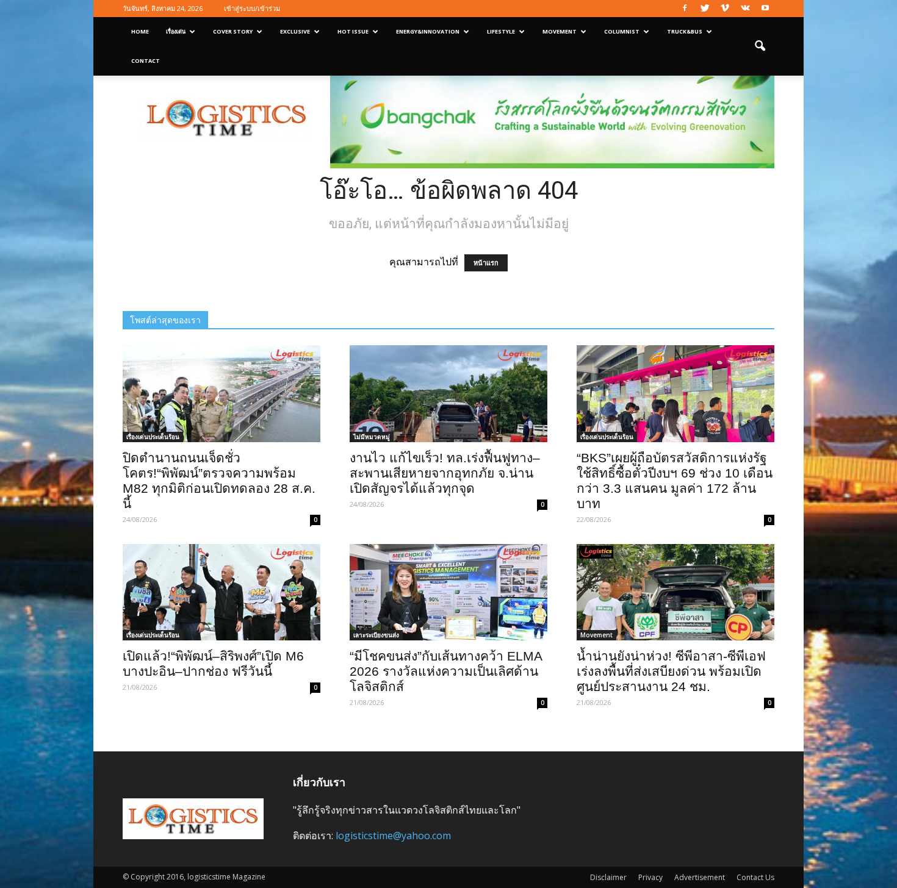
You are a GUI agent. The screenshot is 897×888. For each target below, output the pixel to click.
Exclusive (295, 31)
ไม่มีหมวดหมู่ (371, 436)
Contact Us (755, 877)
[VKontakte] (745, 8)
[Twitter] (705, 8)
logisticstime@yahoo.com (393, 835)
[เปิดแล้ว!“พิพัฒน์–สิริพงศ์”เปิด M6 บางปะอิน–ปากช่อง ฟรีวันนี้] (221, 592)
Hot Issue (353, 31)
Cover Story (233, 31)
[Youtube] (765, 8)
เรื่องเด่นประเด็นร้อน (152, 436)
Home (140, 31)
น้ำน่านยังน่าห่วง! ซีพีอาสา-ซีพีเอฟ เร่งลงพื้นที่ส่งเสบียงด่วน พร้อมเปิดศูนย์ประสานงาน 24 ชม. (671, 671)
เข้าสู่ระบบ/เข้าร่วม (252, 8)
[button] (759, 46)
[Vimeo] (725, 8)
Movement (559, 31)
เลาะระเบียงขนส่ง (376, 635)
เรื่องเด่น (176, 31)
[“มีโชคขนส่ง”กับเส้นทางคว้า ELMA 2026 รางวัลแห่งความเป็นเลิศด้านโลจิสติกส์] (448, 592)
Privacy (650, 877)
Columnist (621, 31)
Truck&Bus (684, 31)
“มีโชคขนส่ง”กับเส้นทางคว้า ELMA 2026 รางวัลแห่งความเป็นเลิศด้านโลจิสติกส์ (446, 671)
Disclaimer (608, 877)
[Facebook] (684, 8)
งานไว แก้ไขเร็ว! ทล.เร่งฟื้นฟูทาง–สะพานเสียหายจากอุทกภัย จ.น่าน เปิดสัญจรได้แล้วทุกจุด (445, 473)
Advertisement (699, 877)
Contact (145, 61)
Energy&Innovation (427, 31)
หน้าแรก (486, 263)
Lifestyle (501, 31)
